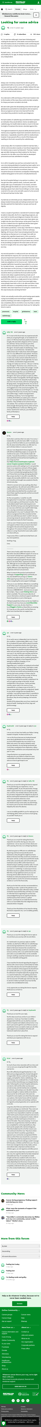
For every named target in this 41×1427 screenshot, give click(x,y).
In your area (6, 1344)
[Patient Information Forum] (36, 1394)
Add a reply (11, 321)
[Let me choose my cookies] (3, 1423)
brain (35, 311)
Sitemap (24, 1321)
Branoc (9, 432)
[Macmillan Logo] (8, 1394)
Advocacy (5, 1354)
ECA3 (9, 1058)
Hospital (15, 311)
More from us (7, 1327)
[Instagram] (27, 1400)
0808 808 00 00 (20, 1386)
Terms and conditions (7, 1409)
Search (10, 9)
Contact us (25, 1332)
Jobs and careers (27, 1335)
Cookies (23, 1406)
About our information (27, 1409)
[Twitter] (18, 1400)
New (36, 15)
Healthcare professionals (6, 1361)
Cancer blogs (6, 1318)
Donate (19, 1303)
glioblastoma (26, 311)
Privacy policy (5, 1411)
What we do (25, 1338)
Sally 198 (10, 332)
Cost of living (6, 1337)
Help (22, 1318)
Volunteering (6, 1357)
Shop (4, 1366)
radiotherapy (6, 315)
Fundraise (5, 1347)
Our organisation (27, 1342)
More (6, 2)
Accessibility (24, 1411)
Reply (13, 416)
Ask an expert (6, 1321)
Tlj (8, 28)
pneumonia (5, 311)
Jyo (8, 632)
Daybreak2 (10, 726)
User (38, 2)
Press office (25, 1349)
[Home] (20, 2)
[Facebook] (13, 1400)
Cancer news (25, 1315)
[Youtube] (22, 1400)
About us (5, 1369)
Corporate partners (28, 1345)
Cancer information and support (10, 1333)
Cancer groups (7, 1315)
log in (26, 322)
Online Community (10, 1310)
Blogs (25, 9)
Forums (17, 9)
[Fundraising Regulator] (23, 1394)
